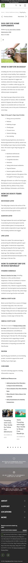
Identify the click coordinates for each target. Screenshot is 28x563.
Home (2, 12)
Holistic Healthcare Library (12, 12)
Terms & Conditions (18, 548)
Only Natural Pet (9, 561)
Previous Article (8, 16)
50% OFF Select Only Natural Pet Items (16, 0)
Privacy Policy (4, 550)
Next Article (21, 16)
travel (19, 420)
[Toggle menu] (25, 5)
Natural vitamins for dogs (8, 275)
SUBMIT (25, 530)
